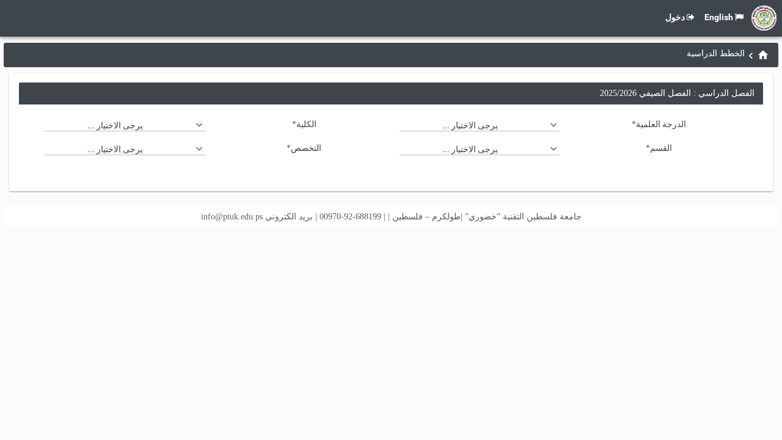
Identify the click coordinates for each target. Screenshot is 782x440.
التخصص (304, 148)
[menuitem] (763, 54)
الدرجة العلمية (659, 124)
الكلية (304, 124)
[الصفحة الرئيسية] (763, 55)
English (719, 17)
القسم (659, 148)
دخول (675, 17)
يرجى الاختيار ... (470, 125)
